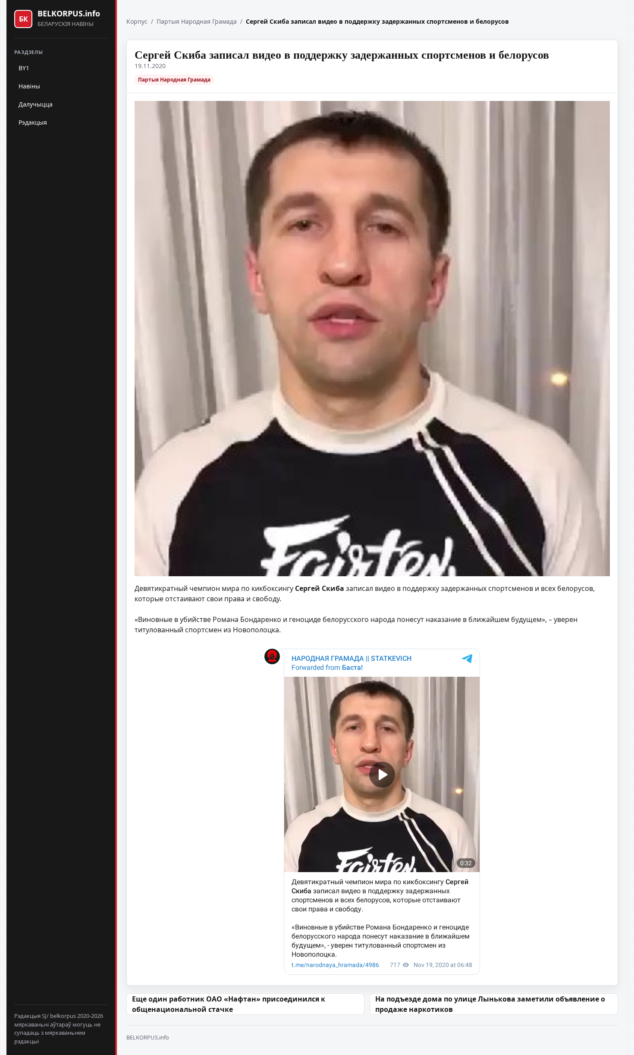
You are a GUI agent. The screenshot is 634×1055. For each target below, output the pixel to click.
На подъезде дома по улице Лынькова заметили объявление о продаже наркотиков (490, 1004)
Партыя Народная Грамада (197, 21)
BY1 (24, 68)
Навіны (29, 86)
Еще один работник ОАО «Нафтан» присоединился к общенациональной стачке (228, 1004)
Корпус (137, 21)
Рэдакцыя (33, 122)
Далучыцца (36, 104)
